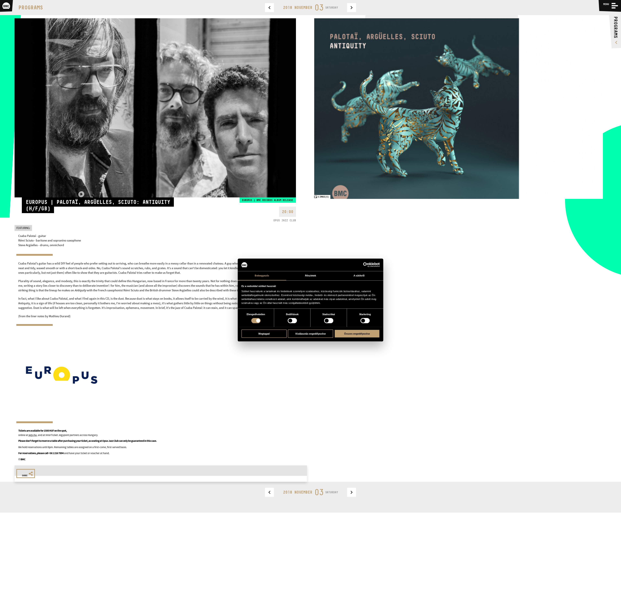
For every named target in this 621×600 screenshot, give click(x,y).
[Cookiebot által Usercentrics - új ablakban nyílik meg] (365, 264)
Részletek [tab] (310, 275)
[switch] (292, 320)
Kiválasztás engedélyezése (310, 333)
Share (24, 475)
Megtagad (264, 333)
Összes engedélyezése (357, 333)
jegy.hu (33, 435)
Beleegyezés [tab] (262, 275)
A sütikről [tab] (359, 275)
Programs (30, 7)
